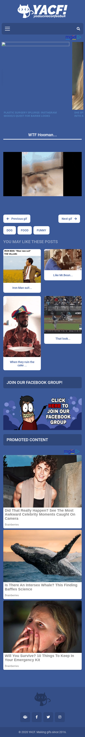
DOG (10, 230)
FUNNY (41, 230)
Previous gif (19, 218)
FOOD (24, 230)
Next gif (67, 218)
